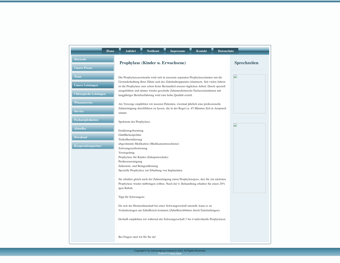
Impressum (177, 51)
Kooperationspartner (88, 146)
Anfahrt (131, 51)
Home (110, 51)
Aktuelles (80, 128)
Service (79, 111)
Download (80, 137)
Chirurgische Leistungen (90, 94)
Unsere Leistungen (86, 85)
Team (77, 76)
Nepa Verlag (175, 253)
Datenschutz (226, 51)
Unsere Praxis (83, 68)
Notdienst (153, 51)
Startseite (80, 59)
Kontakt (201, 51)
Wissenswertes (83, 102)
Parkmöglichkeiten (86, 120)
